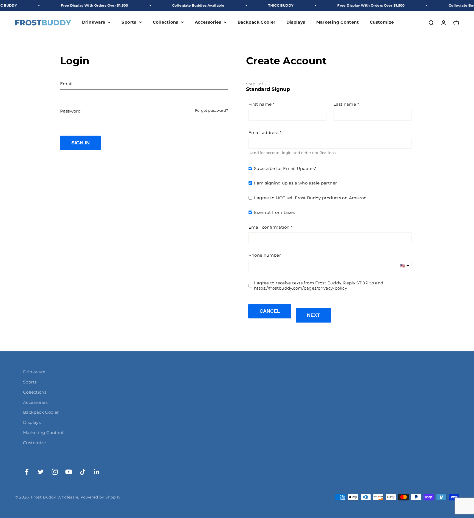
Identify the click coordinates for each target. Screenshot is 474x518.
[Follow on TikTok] (82, 471)
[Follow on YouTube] (68, 471)
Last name (345, 104)
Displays (295, 22)
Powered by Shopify (100, 497)
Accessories (208, 22)
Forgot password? (211, 110)
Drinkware (93, 22)
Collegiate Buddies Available (186, 5)
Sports (129, 22)
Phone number (265, 255)
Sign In (80, 142)
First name (260, 104)
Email (66, 83)
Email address (264, 132)
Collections (165, 22)
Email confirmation (269, 227)
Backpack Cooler (256, 22)
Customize (382, 22)
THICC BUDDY (269, 5)
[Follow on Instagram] (54, 471)
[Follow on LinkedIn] (96, 471)
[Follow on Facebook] (26, 471)
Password (70, 111)
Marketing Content (337, 22)
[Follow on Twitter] (40, 471)
